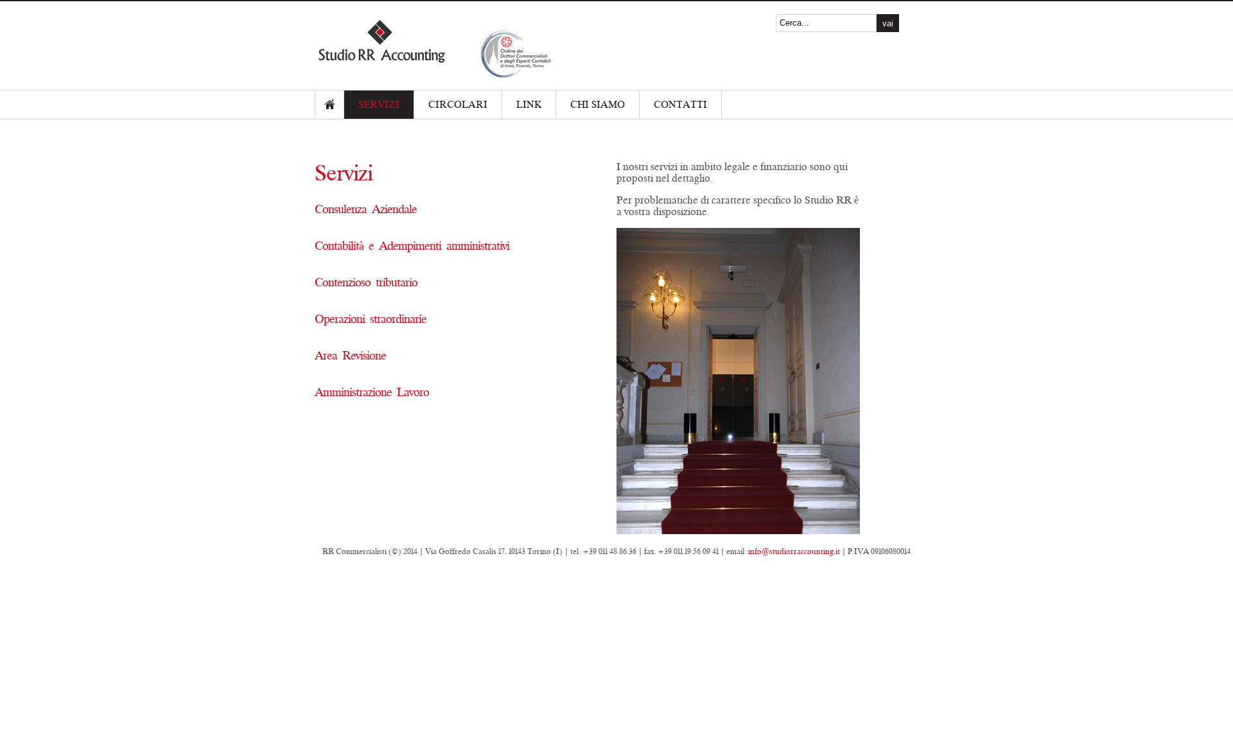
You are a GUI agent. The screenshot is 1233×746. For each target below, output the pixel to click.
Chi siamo (597, 104)
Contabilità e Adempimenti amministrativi (412, 246)
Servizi (378, 104)
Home (329, 105)
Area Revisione (350, 356)
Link (528, 104)
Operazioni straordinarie (370, 319)
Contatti (680, 104)
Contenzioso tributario (366, 282)
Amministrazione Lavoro (372, 392)
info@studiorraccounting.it (794, 551)
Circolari (457, 104)
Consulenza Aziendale (366, 209)
